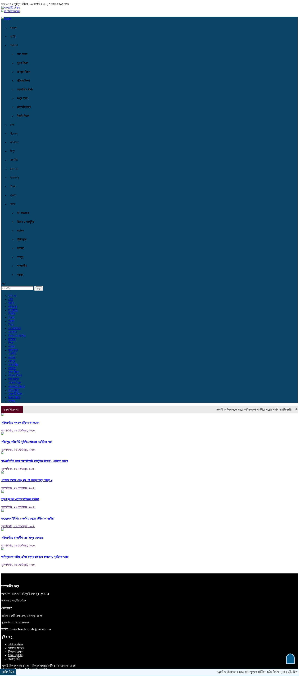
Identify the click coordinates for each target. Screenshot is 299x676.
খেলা (12, 124)
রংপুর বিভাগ (22, 98)
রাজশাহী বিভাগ (24, 107)
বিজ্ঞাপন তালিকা (15, 651)
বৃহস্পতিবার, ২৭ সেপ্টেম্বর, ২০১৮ (18, 430)
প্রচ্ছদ (13, 27)
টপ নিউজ (12, 310)
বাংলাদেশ (14, 142)
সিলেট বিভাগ (23, 116)
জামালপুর (14, 177)
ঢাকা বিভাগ (22, 54)
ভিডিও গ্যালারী (15, 655)
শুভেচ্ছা (20, 248)
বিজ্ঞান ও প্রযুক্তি (25, 221)
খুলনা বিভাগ (22, 63)
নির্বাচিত (11, 313)
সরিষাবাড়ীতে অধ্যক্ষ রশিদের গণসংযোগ (20, 422)
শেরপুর (20, 257)
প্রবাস (13, 195)
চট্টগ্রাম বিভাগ (23, 71)
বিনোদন (13, 133)
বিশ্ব (12, 151)
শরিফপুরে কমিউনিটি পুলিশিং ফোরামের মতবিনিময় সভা (26, 442)
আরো (12, 204)
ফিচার (12, 186)
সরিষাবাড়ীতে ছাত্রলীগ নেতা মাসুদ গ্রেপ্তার (22, 537)
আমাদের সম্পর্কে (16, 648)
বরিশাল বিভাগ (23, 80)
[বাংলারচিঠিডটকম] (10, 7)
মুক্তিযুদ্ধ (21, 239)
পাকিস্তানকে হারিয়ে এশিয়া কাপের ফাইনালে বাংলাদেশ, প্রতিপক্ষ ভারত (35, 557)
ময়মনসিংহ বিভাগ (25, 89)
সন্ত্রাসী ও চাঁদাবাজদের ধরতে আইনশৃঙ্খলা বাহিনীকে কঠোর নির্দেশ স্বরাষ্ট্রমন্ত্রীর (245, 409)
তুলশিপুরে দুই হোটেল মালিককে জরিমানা (20, 499)
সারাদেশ (14, 45)
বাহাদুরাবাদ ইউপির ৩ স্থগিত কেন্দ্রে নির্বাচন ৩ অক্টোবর (27, 518)
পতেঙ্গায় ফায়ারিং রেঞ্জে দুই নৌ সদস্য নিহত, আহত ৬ (26, 480)
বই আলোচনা (23, 213)
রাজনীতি (14, 160)
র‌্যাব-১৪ (14, 169)
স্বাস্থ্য (20, 274)
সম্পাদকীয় (22, 266)
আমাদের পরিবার (15, 644)
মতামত (20, 230)
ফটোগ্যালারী (14, 659)
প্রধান (11, 317)
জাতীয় (13, 36)
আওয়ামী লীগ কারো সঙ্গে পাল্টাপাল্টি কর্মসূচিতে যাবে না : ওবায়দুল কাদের (34, 461)
